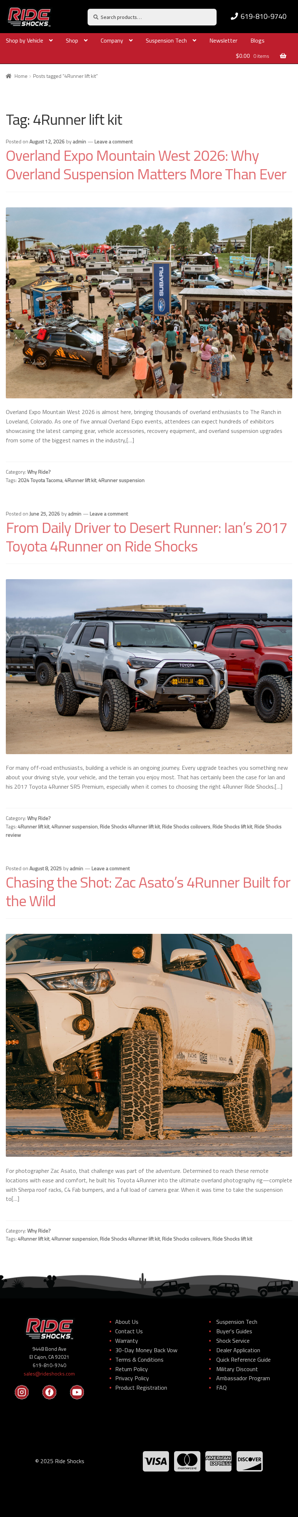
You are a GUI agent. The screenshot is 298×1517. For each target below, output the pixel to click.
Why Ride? (39, 471)
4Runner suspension (121, 480)
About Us (126, 1321)
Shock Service (233, 1340)
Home (21, 76)
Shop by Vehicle (24, 40)
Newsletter (223, 40)
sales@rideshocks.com (49, 1373)
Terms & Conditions (139, 1359)
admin (79, 141)
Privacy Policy (132, 1378)
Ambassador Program (243, 1378)
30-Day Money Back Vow (146, 1350)
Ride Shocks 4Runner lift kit (130, 826)
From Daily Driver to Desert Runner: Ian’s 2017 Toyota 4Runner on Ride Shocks (146, 536)
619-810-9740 (263, 16)
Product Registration (141, 1387)
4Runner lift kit (80, 480)
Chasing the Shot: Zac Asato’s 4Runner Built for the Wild (148, 891)
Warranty (126, 1340)
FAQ (221, 1387)
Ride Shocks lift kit (232, 826)
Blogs (257, 40)
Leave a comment (113, 141)
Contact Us (129, 1331)
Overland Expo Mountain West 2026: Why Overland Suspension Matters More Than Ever (146, 164)
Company (112, 40)
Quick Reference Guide (243, 1359)
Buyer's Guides (234, 1331)
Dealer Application (238, 1350)
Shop (72, 40)
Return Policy (131, 1369)
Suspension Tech (166, 40)
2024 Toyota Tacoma (40, 480)
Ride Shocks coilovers (186, 826)
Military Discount (237, 1369)
